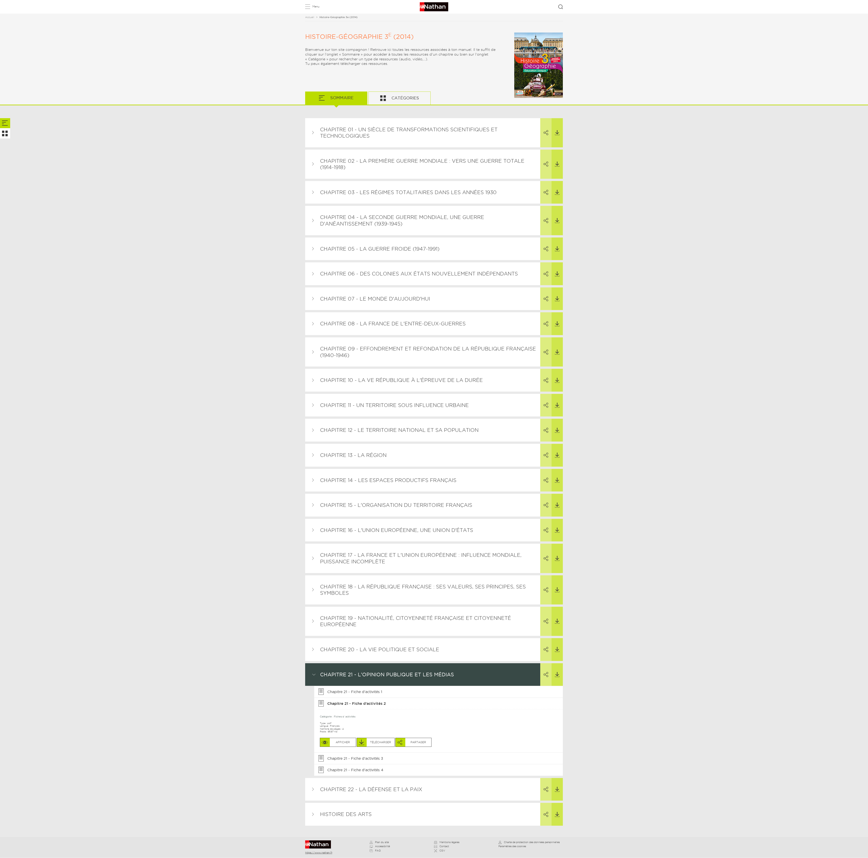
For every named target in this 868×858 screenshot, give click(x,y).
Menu (315, 6)
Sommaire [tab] (341, 98)
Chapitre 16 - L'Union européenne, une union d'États (396, 530)
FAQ (378, 850)
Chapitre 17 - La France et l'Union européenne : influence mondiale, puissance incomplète (420, 558)
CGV (442, 850)
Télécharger (557, 132)
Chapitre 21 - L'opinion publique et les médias (387, 674)
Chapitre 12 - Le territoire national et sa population (399, 430)
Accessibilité (382, 846)
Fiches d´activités (344, 716)
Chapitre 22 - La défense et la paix (371, 789)
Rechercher (560, 7)
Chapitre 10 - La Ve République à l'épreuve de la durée (401, 380)
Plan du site (382, 842)
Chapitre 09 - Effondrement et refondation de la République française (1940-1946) (428, 352)
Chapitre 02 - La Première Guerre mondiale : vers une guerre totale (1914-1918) (422, 164)
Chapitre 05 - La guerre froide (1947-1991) (379, 249)
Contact (444, 846)
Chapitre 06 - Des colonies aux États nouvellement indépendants (419, 273)
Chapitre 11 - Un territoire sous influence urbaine (394, 405)
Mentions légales (449, 842)
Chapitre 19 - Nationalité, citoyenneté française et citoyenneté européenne (415, 621)
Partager (546, 132)
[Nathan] (319, 844)
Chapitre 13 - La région (353, 455)
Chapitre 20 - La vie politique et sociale (379, 649)
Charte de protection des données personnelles (532, 842)
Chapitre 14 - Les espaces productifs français (388, 480)
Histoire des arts (346, 814)
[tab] (5, 123)
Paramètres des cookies (512, 846)
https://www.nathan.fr (318, 852)
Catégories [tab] (404, 98)
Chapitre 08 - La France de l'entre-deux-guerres (393, 323)
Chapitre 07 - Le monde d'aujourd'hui (375, 298)
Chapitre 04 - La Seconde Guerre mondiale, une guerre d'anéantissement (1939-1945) (402, 220)
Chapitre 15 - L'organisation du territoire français (396, 505)
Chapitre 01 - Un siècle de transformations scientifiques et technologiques (409, 133)
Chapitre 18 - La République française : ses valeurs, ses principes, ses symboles (423, 590)
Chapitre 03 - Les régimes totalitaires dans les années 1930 (408, 192)
